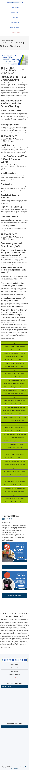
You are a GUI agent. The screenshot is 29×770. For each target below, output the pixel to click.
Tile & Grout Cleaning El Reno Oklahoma (15, 403)
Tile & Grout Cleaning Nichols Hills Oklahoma (15, 468)
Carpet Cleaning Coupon (14, 567)
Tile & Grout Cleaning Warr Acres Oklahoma (14, 471)
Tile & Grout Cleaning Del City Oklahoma (14, 491)
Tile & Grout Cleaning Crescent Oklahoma (14, 343)
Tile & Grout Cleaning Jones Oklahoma (14, 454)
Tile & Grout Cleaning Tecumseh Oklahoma (14, 393)
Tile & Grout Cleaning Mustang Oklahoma (14, 464)
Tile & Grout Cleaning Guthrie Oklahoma (14, 420)
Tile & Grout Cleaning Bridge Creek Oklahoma (14, 390)
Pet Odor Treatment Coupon (14, 595)
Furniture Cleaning (14, 27)
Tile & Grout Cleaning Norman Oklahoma (14, 501)
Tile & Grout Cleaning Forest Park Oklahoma (14, 444)
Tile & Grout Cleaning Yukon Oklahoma (14, 478)
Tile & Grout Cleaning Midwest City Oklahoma (14, 495)
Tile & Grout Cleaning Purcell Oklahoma (14, 373)
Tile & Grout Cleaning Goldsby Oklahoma (14, 407)
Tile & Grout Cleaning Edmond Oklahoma (14, 484)
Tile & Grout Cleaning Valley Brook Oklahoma (14, 434)
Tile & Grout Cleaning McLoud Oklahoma (14, 387)
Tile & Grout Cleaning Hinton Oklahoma (14, 356)
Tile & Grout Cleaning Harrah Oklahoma (14, 457)
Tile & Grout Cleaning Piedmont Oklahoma (14, 441)
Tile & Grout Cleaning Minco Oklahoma (14, 363)
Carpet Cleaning (15, 7)
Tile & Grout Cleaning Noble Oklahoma (14, 414)
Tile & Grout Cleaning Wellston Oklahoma (14, 380)
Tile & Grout (15, 17)
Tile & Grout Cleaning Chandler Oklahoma (14, 353)
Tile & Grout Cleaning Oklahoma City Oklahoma (14, 488)
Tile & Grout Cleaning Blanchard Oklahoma (14, 424)
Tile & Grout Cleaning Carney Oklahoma (14, 349)
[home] (14, 2)
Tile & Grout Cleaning (14, 674)
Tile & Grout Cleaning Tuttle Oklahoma (14, 430)
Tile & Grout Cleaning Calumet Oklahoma (14, 346)
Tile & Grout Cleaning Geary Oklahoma (14, 359)
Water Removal (15, 22)
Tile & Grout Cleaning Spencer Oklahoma (14, 451)
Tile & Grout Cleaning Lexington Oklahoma (14, 400)
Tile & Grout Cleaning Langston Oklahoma (14, 397)
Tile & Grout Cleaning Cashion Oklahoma (14, 370)
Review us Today (6, 686)
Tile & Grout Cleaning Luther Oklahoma (14, 447)
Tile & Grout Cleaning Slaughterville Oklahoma (14, 410)
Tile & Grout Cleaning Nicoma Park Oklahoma (14, 417)
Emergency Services (15, 32)
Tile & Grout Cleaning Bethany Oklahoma (14, 481)
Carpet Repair (14, 12)
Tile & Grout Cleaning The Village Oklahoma (14, 474)
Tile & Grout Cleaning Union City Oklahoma (14, 366)
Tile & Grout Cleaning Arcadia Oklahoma (14, 437)
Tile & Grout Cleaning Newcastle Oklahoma (14, 427)
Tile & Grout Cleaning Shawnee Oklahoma (14, 383)
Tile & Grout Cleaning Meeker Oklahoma (14, 376)
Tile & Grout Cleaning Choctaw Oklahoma (14, 461)
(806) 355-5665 (7, 519)
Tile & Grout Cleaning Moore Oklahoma (14, 498)
